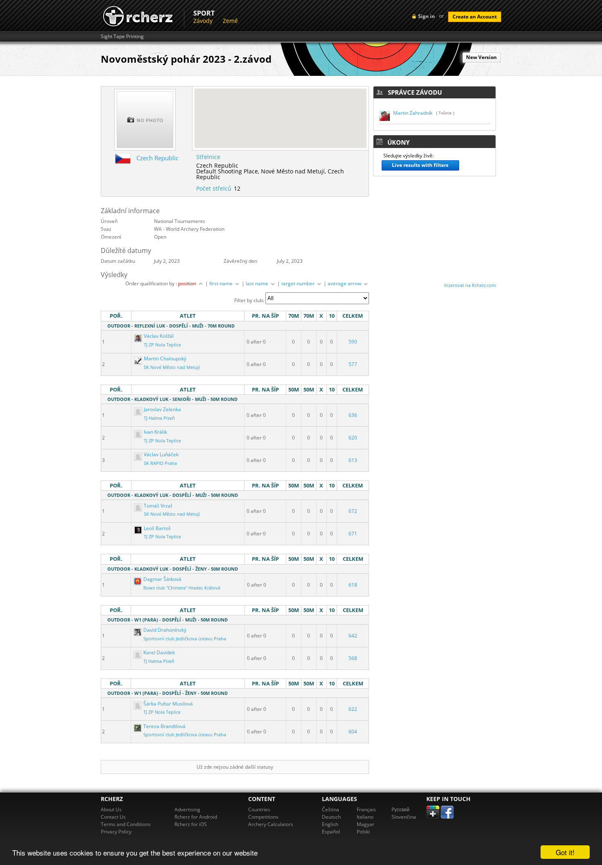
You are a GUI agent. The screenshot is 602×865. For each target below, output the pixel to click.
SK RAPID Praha (160, 463)
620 (353, 437)
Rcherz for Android (195, 816)
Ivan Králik (155, 431)
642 (353, 635)
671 (353, 533)
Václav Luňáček (161, 454)
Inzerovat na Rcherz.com (470, 285)
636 (353, 415)
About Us (111, 809)
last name (257, 283)
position (187, 283)
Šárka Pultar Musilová (167, 703)
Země (230, 21)
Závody (203, 21)
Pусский (401, 809)
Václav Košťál (158, 335)
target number (298, 283)
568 (353, 658)
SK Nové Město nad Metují (172, 367)
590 (353, 341)
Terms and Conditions (126, 824)
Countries (259, 809)
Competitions (263, 816)
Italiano (365, 816)
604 (353, 731)
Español (331, 831)
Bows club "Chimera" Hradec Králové (181, 588)
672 (353, 511)
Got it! (565, 852)
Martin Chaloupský (164, 358)
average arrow (345, 283)
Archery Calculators (270, 824)
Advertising (187, 809)
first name (221, 283)
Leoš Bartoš (157, 528)
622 (353, 709)
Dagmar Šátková (161, 579)
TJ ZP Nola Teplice (162, 345)
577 (353, 364)
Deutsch (331, 816)
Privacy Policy (116, 831)
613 (353, 460)
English (330, 824)
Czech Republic (157, 158)
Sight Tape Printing (122, 36)
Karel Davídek (158, 652)
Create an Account (475, 16)
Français (366, 809)
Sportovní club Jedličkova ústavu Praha (184, 639)
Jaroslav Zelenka (162, 409)
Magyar (365, 824)
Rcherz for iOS (190, 824)
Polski (363, 831)
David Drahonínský (164, 629)
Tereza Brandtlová (164, 726)
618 (353, 584)
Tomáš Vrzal (157, 505)
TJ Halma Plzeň (159, 418)
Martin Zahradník (412, 112)
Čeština (330, 809)
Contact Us (113, 816)
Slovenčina (404, 816)
